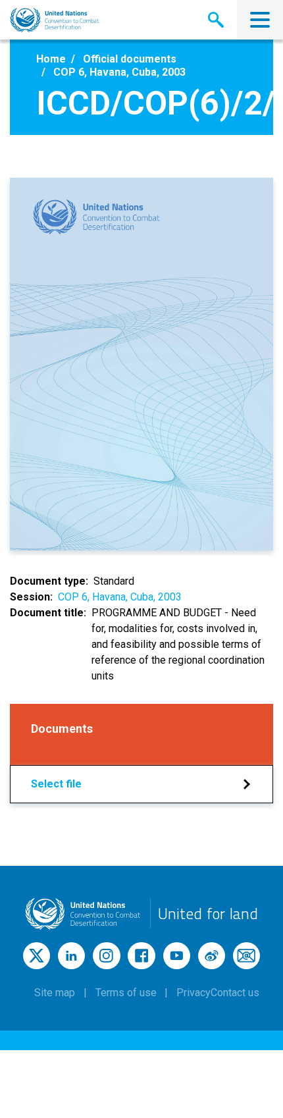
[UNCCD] (54, 20)
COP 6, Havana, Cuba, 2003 (120, 597)
